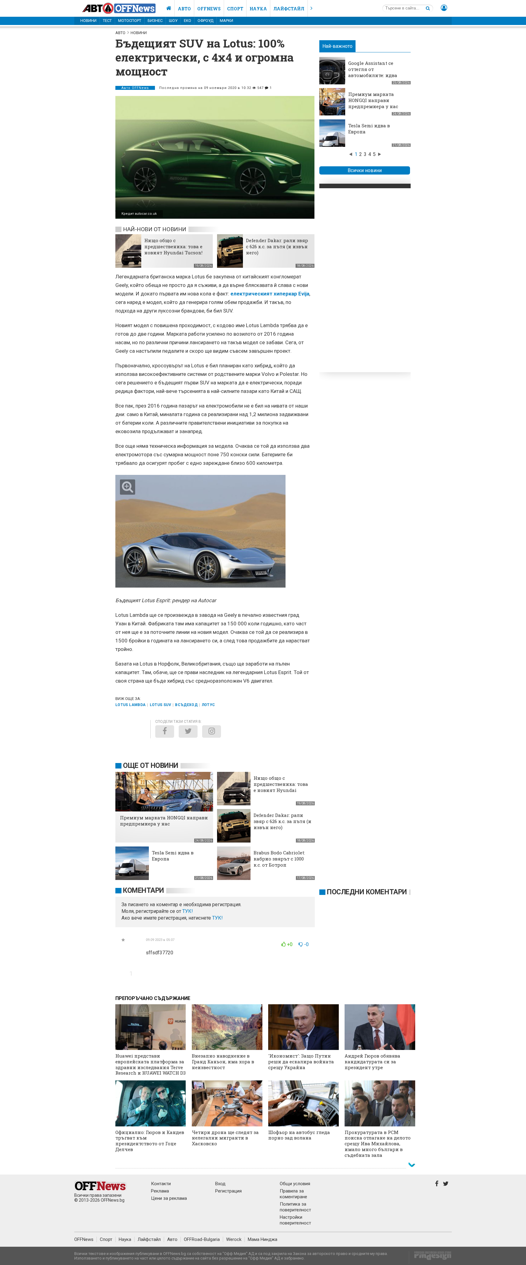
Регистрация (228, 1191)
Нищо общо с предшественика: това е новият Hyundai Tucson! (173, 246)
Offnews (209, 9)
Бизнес (155, 20)
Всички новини (365, 170)
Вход (220, 1183)
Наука (258, 9)
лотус (208, 705)
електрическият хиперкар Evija (269, 294)
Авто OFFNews (135, 88)
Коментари (143, 890)
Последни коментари (367, 892)
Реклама (160, 1191)
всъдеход (186, 705)
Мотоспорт (129, 20)
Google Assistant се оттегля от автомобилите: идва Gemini (372, 72)
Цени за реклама (169, 1198)
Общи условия (295, 1183)
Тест (107, 20)
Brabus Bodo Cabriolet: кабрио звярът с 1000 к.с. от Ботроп (279, 859)
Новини (88, 20)
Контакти (161, 1183)
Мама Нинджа (262, 1239)
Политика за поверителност (295, 1207)
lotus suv (160, 705)
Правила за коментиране (293, 1194)
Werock (233, 1239)
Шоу (173, 20)
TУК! (187, 911)
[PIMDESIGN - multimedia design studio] (430, 1257)
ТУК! (217, 918)
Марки (226, 20)
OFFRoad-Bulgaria (202, 1239)
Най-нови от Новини (154, 229)
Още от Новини (150, 765)
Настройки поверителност (295, 1220)
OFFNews (83, 1239)
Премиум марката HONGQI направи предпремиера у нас (373, 100)
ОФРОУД (205, 20)
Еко (187, 20)
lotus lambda (130, 705)
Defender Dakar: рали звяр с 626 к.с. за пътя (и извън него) (277, 246)
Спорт (235, 9)
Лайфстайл (288, 9)
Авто (184, 9)
